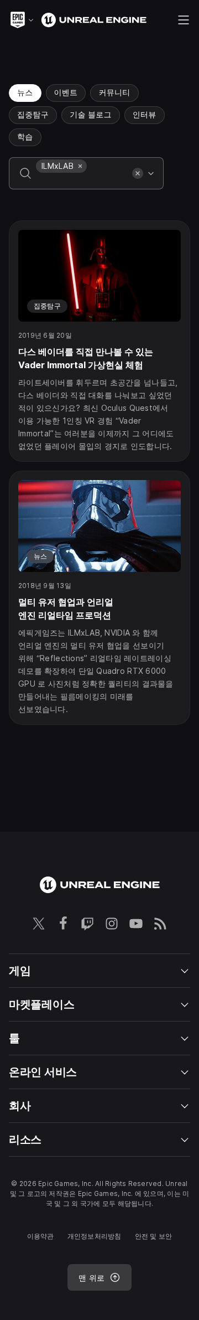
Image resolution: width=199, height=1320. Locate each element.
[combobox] (82, 181)
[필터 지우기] (137, 173)
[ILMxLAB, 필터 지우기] (80, 166)
